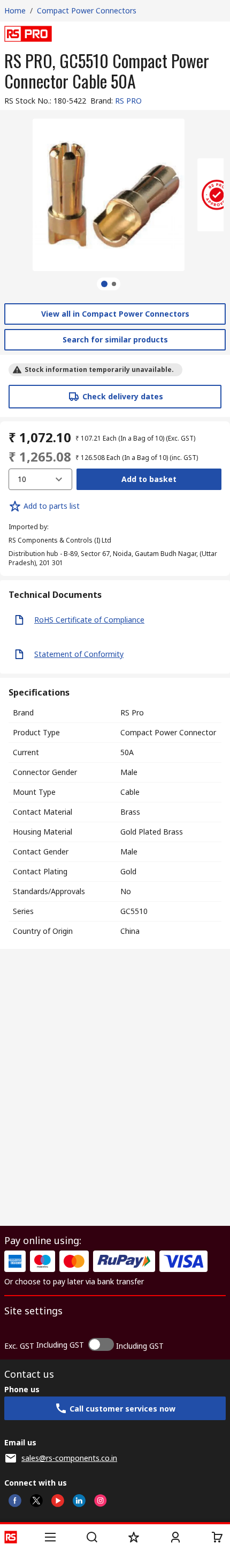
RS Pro (132, 712)
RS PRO (128, 101)
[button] (50, 1537)
